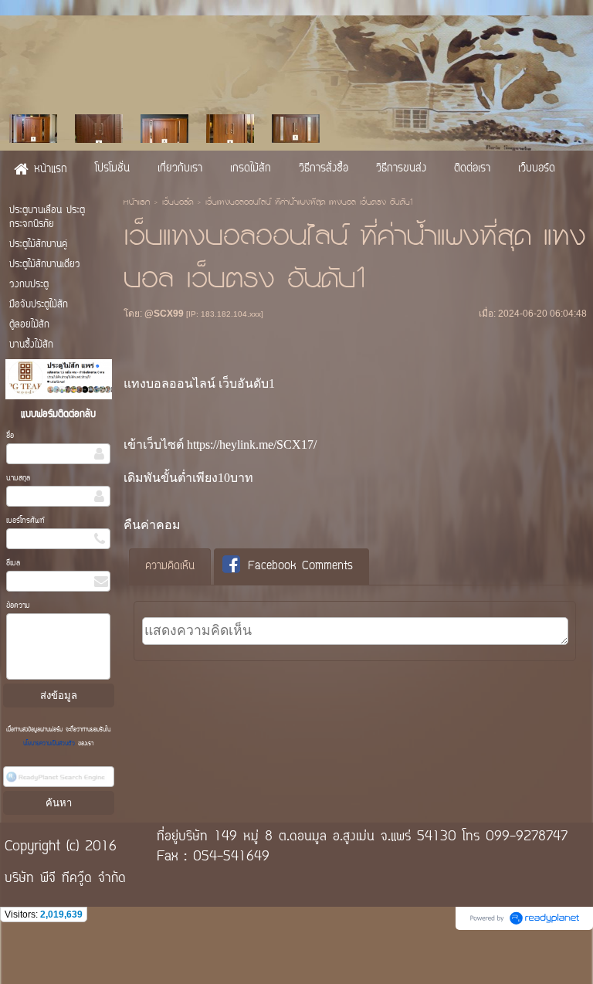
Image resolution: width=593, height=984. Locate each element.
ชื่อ (10, 436)
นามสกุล (18, 478)
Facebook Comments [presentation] (300, 566)
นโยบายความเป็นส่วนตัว (50, 743)
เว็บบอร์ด (177, 203)
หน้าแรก (137, 203)
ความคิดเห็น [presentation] (170, 566)
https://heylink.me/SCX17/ (252, 444)
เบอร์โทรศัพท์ (25, 521)
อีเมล (13, 563)
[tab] (170, 566)
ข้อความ (18, 606)
